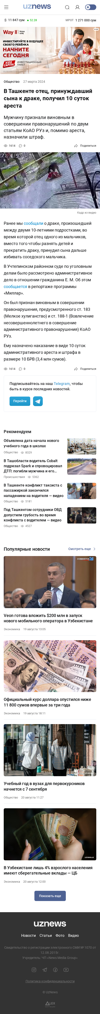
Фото (60, 935)
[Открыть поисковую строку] (67, 7)
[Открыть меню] (6, 7)
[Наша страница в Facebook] (55, 970)
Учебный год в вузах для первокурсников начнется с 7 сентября (44, 786)
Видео (73, 935)
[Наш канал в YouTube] (66, 970)
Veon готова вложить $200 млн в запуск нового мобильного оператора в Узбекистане (48, 618)
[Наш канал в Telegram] (44, 970)
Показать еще (50, 896)
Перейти (20, 401)
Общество (12, 81)
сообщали (33, 223)
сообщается (15, 286)
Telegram (62, 383)
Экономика (12, 629)
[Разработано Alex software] (50, 1004)
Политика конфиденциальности (50, 981)
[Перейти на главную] (37, 6)
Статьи (46, 935)
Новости (28, 935)
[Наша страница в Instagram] (34, 970)
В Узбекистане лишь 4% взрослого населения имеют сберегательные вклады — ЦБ (48, 870)
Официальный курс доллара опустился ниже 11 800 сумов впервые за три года (47, 702)
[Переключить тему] (90, 7)
